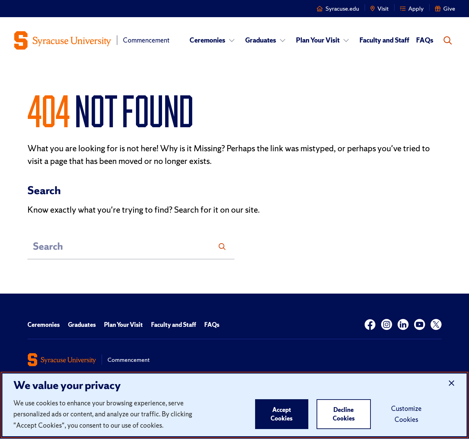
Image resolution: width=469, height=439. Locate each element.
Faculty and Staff (384, 40)
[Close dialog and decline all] (451, 383)
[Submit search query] (222, 246)
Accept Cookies (282, 414)
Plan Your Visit (318, 40)
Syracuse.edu (342, 8)
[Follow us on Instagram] (386, 325)
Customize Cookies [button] (406, 414)
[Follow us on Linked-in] (403, 325)
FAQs (424, 40)
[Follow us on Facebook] (370, 325)
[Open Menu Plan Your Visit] (346, 40)
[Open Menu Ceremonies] (231, 40)
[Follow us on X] (436, 325)
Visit (383, 8)
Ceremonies (207, 40)
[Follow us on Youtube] (419, 325)
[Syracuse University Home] (62, 40)
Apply (416, 8)
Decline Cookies (344, 414)
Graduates (260, 40)
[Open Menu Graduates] (282, 40)
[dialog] (234, 404)
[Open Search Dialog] (447, 40)
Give (449, 8)
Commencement (146, 40)
